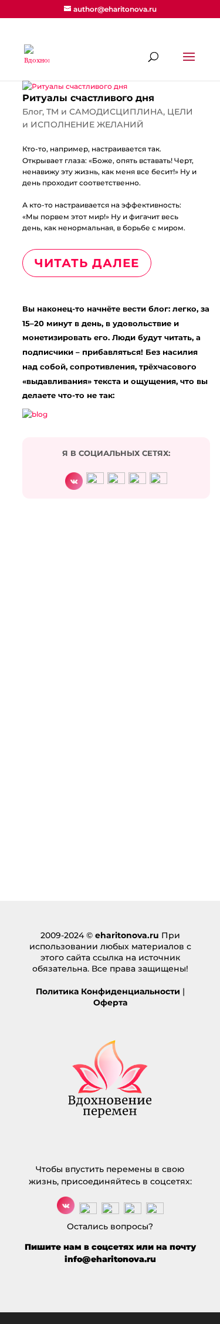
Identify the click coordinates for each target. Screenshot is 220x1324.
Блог (32, 111)
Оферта (110, 1002)
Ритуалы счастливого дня (88, 97)
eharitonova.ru (127, 935)
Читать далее (87, 263)
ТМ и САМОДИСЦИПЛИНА (104, 111)
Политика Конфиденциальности (108, 991)
